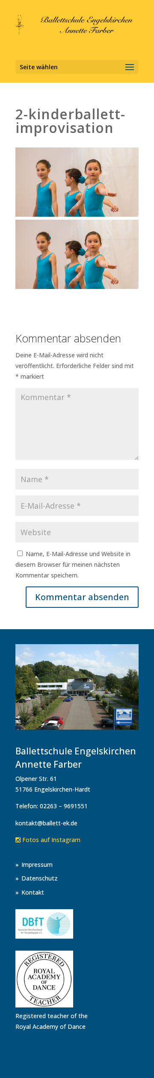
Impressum (37, 864)
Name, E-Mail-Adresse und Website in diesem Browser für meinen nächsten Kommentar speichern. (72, 564)
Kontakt (32, 892)
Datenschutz (39, 878)
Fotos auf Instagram (50, 840)
